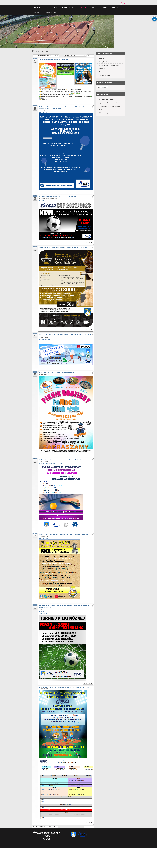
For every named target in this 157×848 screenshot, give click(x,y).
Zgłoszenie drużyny (43, 613)
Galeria (93, 7)
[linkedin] (124, 3)
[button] (89, 827)
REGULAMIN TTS (43, 112)
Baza (46, 7)
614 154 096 (46, 837)
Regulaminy (103, 7)
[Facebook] (121, 3)
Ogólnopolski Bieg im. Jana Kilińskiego (109, 65)
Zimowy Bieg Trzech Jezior (106, 62)
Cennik (55, 7)
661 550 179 (46, 840)
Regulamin (41, 611)
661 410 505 (46, 838)
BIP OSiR (37, 7)
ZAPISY (40, 341)
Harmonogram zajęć (68, 7)
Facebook (101, 58)
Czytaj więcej (87, 102)
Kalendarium (82, 7)
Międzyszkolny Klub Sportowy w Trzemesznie (110, 103)
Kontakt (36, 12)
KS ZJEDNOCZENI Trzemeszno (107, 99)
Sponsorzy (115, 7)
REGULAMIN (42, 200)
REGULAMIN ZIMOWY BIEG (45, 339)
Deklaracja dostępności (50, 12)
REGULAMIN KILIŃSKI (44, 538)
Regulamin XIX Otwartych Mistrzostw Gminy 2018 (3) (50, 463)
